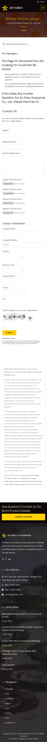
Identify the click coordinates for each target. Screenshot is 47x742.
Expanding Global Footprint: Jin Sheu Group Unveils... (21, 615)
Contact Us (38, 484)
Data (7, 708)
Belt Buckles (24, 481)
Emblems (17, 481)
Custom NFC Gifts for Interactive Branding (21, 641)
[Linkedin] (9, 559)
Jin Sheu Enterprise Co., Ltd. (27, 734)
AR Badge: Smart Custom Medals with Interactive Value (19, 652)
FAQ (7, 718)
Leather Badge (8, 481)
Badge (34, 478)
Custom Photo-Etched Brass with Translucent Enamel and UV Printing (22, 628)
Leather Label (8, 484)
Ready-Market (33, 739)
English (42, 2)
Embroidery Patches (35, 481)
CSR (7, 694)
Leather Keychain (18, 484)
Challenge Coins (26, 478)
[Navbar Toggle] (43, 7)
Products (9, 699)
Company (9, 689)
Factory (8, 713)
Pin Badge (36, 475)
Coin (18, 478)
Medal (14, 478)
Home (23, 30)
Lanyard (23, 475)
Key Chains (7, 478)
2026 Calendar (8, 665)
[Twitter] (6, 559)
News (7, 703)
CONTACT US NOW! (23, 517)
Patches (29, 475)
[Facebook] (2, 559)
